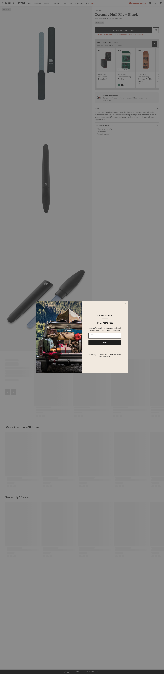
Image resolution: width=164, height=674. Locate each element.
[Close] (125, 303)
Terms (108, 356)
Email (91, 334)
